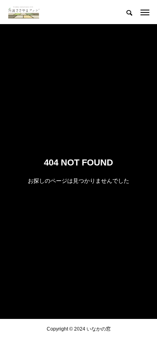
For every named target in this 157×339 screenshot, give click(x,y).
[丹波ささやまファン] (23, 12)
